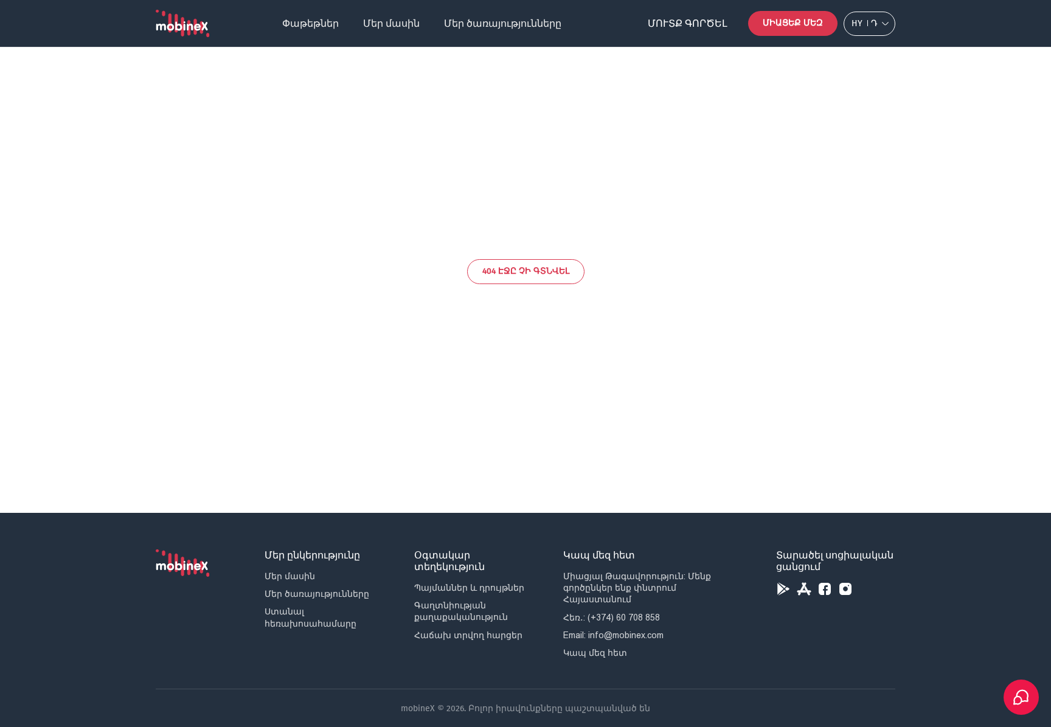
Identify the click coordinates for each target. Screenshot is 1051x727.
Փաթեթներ (310, 23)
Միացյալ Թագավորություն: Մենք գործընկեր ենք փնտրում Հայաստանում (637, 587)
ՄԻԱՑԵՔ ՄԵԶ (793, 23)
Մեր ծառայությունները (502, 23)
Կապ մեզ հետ (595, 653)
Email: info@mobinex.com (613, 635)
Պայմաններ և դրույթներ (469, 588)
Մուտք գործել (687, 23)
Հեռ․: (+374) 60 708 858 (611, 617)
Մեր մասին (391, 23)
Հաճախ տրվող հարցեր (468, 635)
